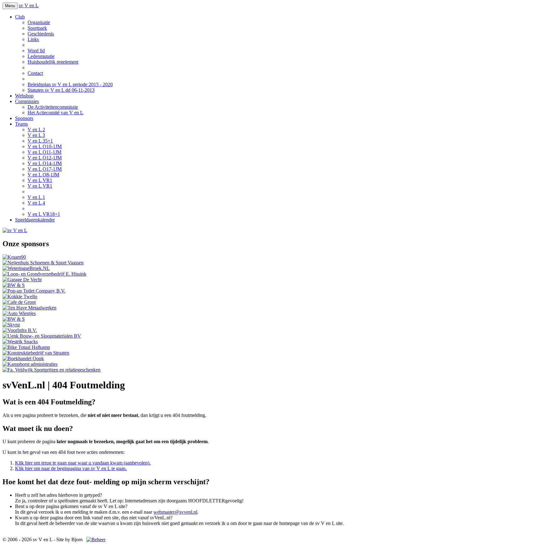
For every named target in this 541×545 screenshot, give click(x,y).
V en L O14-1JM (45, 163)
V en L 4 (36, 202)
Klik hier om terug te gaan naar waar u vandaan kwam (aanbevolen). (83, 462)
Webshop (24, 95)
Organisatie (39, 22)
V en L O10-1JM (45, 146)
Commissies (27, 101)
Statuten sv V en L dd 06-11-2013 (61, 90)
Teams (21, 124)
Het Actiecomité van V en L (55, 112)
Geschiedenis (41, 33)
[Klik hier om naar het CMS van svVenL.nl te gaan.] (96, 539)
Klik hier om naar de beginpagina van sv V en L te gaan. (71, 468)
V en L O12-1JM (45, 157)
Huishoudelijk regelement (53, 62)
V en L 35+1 (40, 140)
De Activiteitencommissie (53, 107)
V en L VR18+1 (44, 214)
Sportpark (37, 28)
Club (20, 16)
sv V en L (29, 5)
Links (33, 39)
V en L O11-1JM (44, 152)
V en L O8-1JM (43, 174)
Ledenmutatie (41, 56)
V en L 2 (36, 129)
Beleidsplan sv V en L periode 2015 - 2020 (70, 84)
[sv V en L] (15, 230)
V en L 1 (36, 197)
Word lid (36, 50)
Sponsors (24, 118)
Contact (35, 73)
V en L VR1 (40, 180)
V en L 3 (36, 135)
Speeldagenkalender (35, 219)
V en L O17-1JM (45, 169)
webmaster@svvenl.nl (175, 512)
